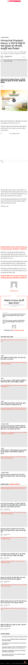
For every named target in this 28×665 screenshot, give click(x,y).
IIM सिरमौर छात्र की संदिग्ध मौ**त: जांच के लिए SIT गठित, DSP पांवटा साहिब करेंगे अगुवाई (13, 554)
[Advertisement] (14, 20)
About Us (2, 663)
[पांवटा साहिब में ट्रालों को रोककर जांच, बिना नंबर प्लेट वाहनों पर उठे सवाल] (14, 346)
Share (2, 61)
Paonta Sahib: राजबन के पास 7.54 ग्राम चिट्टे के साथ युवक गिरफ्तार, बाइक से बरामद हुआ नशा (13, 476)
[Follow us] (25, 4)
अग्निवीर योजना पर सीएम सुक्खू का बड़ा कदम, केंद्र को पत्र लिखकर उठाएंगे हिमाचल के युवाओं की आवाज (14, 451)
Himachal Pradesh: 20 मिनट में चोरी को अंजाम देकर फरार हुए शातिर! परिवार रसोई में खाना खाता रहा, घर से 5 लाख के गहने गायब (13, 427)
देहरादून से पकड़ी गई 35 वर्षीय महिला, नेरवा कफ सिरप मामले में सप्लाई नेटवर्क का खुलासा (13, 578)
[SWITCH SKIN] (13, 4)
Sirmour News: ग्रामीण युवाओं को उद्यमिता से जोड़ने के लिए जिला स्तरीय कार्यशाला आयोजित (13, 381)
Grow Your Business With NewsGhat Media (19, 663)
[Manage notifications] (25, 662)
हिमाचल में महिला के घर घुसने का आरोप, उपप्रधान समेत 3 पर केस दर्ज (13, 625)
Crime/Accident (5, 423)
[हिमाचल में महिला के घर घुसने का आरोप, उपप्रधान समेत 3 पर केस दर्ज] (14, 615)
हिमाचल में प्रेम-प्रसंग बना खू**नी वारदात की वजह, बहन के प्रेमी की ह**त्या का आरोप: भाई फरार (14, 602)
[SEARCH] (26, 4)
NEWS (2, 355)
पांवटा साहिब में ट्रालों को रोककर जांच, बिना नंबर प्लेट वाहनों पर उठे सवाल (13, 358)
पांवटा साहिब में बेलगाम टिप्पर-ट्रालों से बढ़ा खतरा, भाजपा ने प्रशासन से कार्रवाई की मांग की (13, 404)
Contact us (8, 663)
